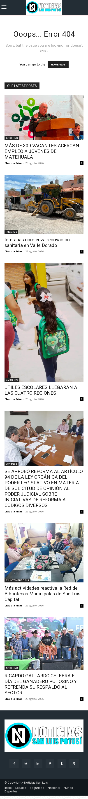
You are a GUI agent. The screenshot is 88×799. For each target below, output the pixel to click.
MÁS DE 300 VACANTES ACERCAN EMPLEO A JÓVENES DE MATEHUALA (42, 151)
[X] (73, 763)
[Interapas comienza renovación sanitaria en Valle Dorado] (44, 204)
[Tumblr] (62, 763)
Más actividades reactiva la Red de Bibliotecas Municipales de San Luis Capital (43, 593)
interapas (11, 232)
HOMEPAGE (58, 64)
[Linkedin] (38, 763)
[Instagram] (26, 763)
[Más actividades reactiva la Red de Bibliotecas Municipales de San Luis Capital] (44, 553)
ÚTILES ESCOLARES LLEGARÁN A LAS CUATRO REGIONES (41, 390)
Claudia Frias (13, 163)
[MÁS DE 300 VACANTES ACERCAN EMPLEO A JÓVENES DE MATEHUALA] (44, 117)
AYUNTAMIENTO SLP (17, 580)
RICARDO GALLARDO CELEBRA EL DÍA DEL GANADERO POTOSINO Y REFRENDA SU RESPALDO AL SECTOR (41, 684)
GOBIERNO (12, 138)
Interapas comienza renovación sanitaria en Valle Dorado (37, 242)
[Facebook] (13, 763)
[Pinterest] (50, 763)
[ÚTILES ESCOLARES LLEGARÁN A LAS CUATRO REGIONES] (44, 322)
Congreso (11, 463)
